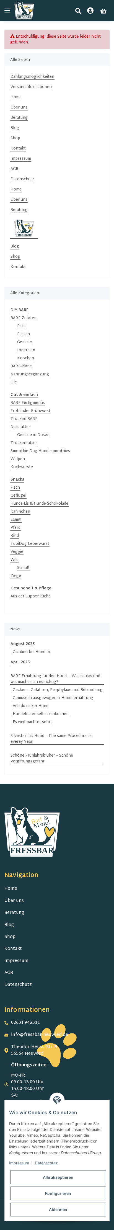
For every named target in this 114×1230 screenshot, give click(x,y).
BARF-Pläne (21, 366)
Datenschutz (22, 179)
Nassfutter (20, 427)
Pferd (15, 528)
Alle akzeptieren (58, 1177)
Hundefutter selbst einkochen (41, 714)
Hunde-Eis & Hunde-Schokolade (39, 504)
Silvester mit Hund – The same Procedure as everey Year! (51, 739)
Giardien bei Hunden (31, 652)
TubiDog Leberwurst (30, 544)
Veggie (17, 552)
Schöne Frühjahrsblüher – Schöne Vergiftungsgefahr (42, 758)
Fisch (15, 488)
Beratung (19, 118)
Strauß (23, 568)
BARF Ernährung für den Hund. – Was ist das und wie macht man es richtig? (55, 679)
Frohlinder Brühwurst (30, 411)
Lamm (16, 520)
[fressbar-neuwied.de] (24, 10)
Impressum (21, 159)
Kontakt (18, 148)
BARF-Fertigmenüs (28, 403)
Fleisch (23, 334)
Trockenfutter (24, 443)
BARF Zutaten (24, 318)
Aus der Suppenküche (31, 596)
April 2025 (20, 662)
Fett (21, 326)
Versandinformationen (31, 87)
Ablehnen (58, 1209)
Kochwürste (22, 467)
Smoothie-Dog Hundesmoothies (40, 451)
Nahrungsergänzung (30, 374)
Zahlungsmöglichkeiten (32, 77)
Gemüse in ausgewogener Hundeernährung (53, 698)
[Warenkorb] (103, 11)
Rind (15, 536)
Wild (15, 560)
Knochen (25, 358)
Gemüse (24, 342)
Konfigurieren (58, 1193)
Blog (15, 128)
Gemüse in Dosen (33, 435)
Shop (15, 138)
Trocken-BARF (24, 419)
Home (16, 97)
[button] (78, 11)
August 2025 (23, 644)
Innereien (26, 350)
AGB (14, 169)
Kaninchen (20, 512)
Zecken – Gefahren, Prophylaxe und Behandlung (58, 690)
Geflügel (18, 496)
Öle (14, 382)
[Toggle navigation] (7, 10)
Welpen (18, 459)
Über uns (19, 107)
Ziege (16, 576)
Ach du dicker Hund (30, 706)
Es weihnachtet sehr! (32, 722)
